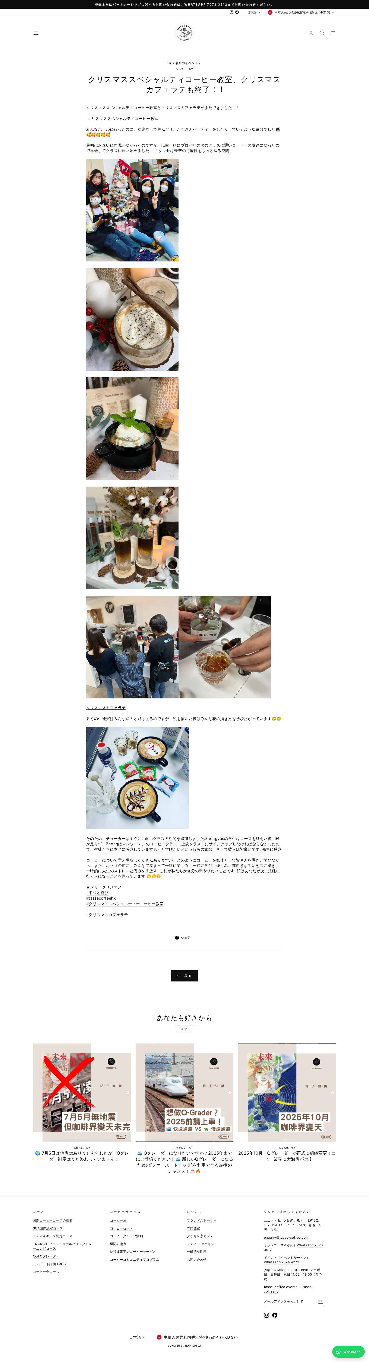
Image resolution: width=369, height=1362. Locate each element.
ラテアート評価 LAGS (49, 1264)
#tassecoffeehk (101, 898)
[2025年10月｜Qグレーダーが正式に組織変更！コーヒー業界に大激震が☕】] (287, 1092)
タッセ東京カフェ (200, 1236)
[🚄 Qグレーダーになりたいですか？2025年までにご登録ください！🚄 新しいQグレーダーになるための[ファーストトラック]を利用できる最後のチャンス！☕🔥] (185, 1092)
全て (184, 1029)
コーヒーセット (121, 1228)
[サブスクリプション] (320, 1301)
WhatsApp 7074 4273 (281, 1262)
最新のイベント (186, 63)
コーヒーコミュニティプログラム (135, 1259)
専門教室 (193, 1228)
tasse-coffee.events (281, 1287)
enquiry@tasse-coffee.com (286, 1237)
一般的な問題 (197, 1252)
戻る (187, 975)
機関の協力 (118, 1244)
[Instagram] (266, 1315)
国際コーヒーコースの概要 (52, 1220)
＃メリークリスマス (104, 887)
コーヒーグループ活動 (126, 1236)
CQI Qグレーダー (46, 1256)
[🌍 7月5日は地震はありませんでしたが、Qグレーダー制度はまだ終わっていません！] (82, 1092)
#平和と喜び (97, 892)
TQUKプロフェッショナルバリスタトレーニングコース (62, 1246)
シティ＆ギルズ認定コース (52, 1236)
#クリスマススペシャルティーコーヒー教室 (125, 904)
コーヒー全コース (46, 1272)
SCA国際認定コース (48, 1228)
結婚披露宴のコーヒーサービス (133, 1252)
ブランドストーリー (202, 1220)
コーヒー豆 (118, 1220)
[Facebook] (274, 1315)
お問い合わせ (197, 1259)
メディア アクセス (200, 1244)
